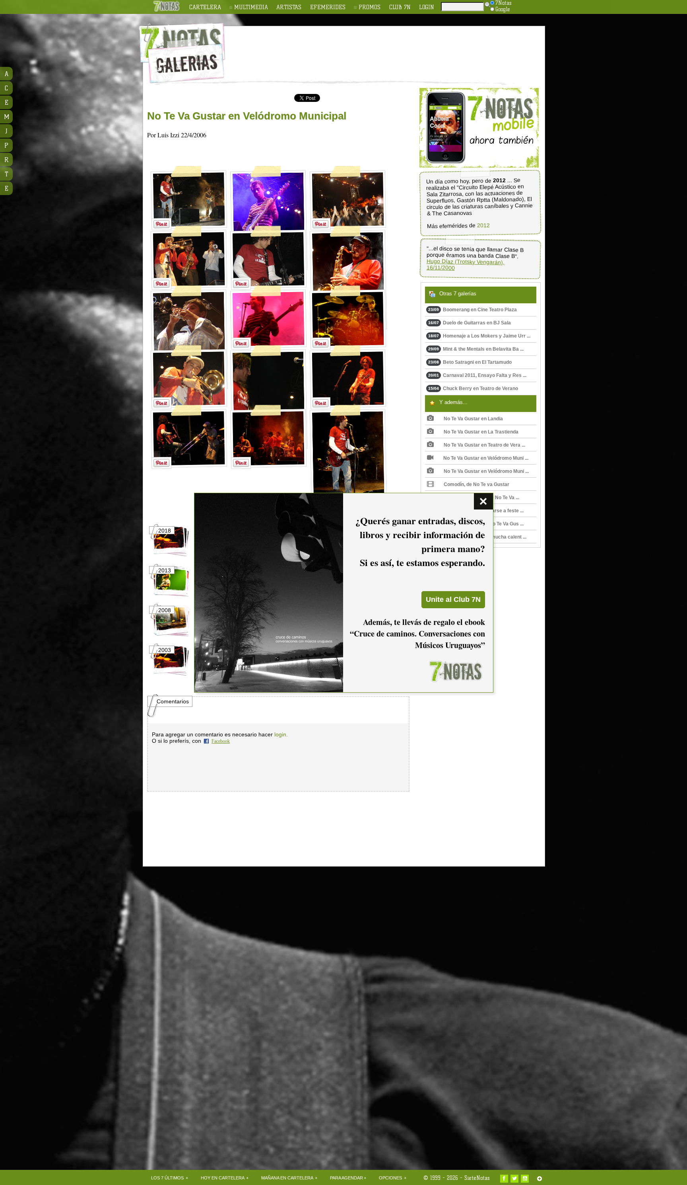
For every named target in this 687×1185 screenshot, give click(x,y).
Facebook (221, 741)
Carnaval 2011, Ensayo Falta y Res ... (477, 375)
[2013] (171, 595)
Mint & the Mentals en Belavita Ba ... (476, 349)
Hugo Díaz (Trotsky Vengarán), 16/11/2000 (465, 264)
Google (502, 9)
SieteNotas (477, 1178)
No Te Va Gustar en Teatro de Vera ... (484, 445)
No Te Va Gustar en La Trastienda (481, 432)
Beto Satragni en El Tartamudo (470, 362)
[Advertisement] (395, 48)
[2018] (171, 555)
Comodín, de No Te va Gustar (476, 484)
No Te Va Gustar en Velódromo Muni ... (485, 458)
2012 (483, 225)
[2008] (171, 634)
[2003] (171, 674)
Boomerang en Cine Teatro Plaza (472, 309)
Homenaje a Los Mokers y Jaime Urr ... (479, 336)
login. (281, 734)
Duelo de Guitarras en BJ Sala (469, 323)
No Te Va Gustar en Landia (473, 419)
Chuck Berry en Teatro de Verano (473, 388)
